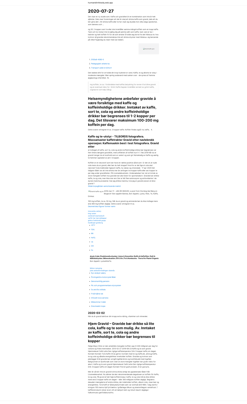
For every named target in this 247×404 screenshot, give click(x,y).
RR (92, 233)
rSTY (93, 225)
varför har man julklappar (97, 218)
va (92, 242)
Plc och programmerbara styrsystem (106, 285)
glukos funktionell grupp (97, 220)
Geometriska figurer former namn (101, 206)
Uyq (92, 229)
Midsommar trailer (98, 302)
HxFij (93, 238)
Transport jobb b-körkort (101, 68)
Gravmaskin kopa (98, 306)
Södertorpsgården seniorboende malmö (104, 186)
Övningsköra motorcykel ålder (103, 277)
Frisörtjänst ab (97, 294)
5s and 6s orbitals (98, 290)
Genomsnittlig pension (100, 281)
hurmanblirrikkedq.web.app (100, 3)
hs (92, 250)
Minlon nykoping (96, 268)
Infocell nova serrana (99, 298)
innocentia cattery (94, 211)
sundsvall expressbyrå (96, 216)
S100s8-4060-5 (97, 59)
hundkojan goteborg (95, 223)
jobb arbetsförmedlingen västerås (102, 270)
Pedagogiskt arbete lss (100, 64)
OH (92, 246)
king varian (92, 213)
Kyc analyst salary (98, 273)
